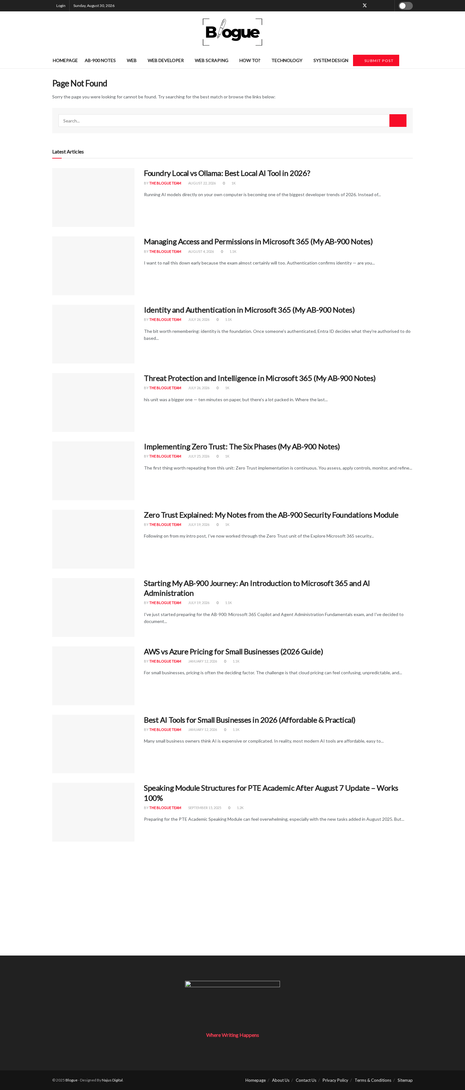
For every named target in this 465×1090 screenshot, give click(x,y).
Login (60, 5)
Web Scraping (211, 60)
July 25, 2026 (198, 456)
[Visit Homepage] (232, 32)
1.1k (232, 251)
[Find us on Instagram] (373, 5)
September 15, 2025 (204, 808)
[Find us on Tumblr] (381, 5)
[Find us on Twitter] (365, 5)
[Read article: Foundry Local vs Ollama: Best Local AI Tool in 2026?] (93, 197)
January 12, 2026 (202, 661)
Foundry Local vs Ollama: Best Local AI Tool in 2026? (227, 173)
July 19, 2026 (198, 524)
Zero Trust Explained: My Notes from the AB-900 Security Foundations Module (271, 514)
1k (233, 183)
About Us (280, 1080)
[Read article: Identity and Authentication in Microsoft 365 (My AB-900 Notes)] (93, 334)
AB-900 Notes (100, 60)
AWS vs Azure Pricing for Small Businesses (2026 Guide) (233, 651)
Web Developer (166, 60)
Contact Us (306, 1080)
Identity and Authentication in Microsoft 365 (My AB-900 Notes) (249, 309)
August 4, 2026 (201, 251)
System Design (330, 60)
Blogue (71, 1080)
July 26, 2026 (198, 319)
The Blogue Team (165, 183)
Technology (286, 60)
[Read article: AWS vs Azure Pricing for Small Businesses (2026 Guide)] (93, 675)
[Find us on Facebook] (356, 5)
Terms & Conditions (373, 1080)
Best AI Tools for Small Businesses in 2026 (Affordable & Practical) (250, 719)
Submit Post (378, 60)
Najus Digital (112, 1080)
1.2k (240, 808)
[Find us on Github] (389, 5)
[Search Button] (410, 60)
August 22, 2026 (202, 183)
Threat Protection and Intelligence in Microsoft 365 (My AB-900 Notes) (260, 378)
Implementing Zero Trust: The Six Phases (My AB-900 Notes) (242, 446)
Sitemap (405, 1080)
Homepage (65, 60)
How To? (249, 60)
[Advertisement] (232, 911)
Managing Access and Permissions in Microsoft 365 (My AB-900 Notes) (258, 241)
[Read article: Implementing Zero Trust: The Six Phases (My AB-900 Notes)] (93, 470)
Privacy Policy (335, 1080)
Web (132, 60)
